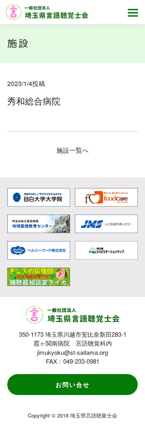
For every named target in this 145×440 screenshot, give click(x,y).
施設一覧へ (72, 150)
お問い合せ (73, 384)
